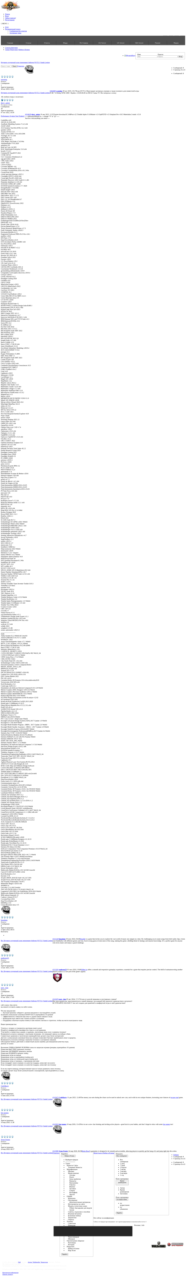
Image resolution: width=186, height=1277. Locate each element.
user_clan (4, 988)
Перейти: (64, 1154)
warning (4, 80)
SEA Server (139, 43)
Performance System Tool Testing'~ (13, 116)
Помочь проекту (7, 1274)
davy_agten (5, 103)
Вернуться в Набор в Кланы (104, 1153)
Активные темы (15, 33)
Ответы (47, 43)
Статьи (28, 43)
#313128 (56, 939)
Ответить (20, 66)
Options (176, 1155)
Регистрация (9, 20)
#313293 (56, 970)
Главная (10, 43)
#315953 (56, 1124)
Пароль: (161, 54)
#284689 (53, 91)
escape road (175, 1097)
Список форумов (11, 48)
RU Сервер (84, 43)
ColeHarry (5, 1086)
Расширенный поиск (12, 29)
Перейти (64, 1254)
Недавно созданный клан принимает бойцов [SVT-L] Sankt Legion (25, 62)
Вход (7, 16)
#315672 (56, 1097)
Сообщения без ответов (18, 31)
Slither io (84, 970)
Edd (19, 1262)
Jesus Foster (5, 1140)
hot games (5, 1113)
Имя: (139, 54)
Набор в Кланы (24, 50)
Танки (7, 50)
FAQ (7, 27)
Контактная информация (10, 1272)
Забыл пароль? (10, 18)
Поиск (7, 14)
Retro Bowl (86, 1151)
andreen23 (5, 958)
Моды (65, 43)
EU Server (102, 43)
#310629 (28, 114)
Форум (176, 43)
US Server (120, 43)
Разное (157, 43)
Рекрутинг (14, 50)
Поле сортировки (122, 1179)
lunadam (4, 920)
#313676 (56, 999)
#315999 (56, 1151)
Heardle (82, 939)
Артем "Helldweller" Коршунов (38, 1262)
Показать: (119, 1154)
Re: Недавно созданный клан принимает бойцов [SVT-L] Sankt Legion (27, 941)
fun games (166, 1124)
